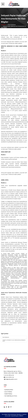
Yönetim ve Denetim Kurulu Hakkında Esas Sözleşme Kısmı (14, 341)
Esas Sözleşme (6, 337)
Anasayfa (3, 24)
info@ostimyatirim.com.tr (11, 379)
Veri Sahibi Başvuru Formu (10, 395)
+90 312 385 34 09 (9, 375)
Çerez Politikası (8, 391)
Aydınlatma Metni (8, 389)
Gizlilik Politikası (8, 393)
